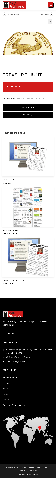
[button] (50, 21)
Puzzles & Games (10, 377)
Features (21, 98)
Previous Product (13, 14)
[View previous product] (4, 14)
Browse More (15, 86)
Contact (6, 400)
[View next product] (51, 14)
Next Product (44, 14)
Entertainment (7, 180)
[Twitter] (9, 334)
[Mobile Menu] (50, 4)
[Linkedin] (13, 334)
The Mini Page (9, 233)
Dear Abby (7, 183)
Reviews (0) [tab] (28, 115)
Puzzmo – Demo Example (14, 405)
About (5, 394)
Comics (6, 383)
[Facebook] (4, 334)
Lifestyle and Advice (35, 98)
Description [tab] (28, 107)
